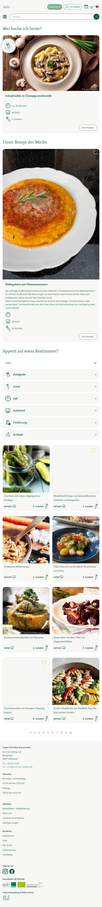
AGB (5, 840)
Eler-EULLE (7, 845)
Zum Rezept (88, 128)
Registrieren (55, 7)
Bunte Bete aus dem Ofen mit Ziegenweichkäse (69, 639)
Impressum (8, 836)
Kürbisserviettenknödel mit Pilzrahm (23, 637)
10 (71, 732)
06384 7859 (13, 763)
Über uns (7, 813)
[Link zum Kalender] (86, 6)
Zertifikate (8, 855)
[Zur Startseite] (7, 7)
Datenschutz (9, 850)
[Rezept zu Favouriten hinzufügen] (95, 152)
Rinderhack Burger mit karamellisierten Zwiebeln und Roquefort (75, 498)
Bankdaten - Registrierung (16, 808)
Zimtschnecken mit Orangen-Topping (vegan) (24, 710)
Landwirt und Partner (13, 818)
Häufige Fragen (10, 823)
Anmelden (75, 7)
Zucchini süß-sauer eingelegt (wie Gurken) (22, 498)
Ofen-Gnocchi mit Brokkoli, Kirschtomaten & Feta (75, 568)
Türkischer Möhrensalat (16, 566)
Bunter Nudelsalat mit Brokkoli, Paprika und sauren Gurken (75, 710)
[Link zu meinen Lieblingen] (97, 6)
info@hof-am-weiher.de (19, 767)
